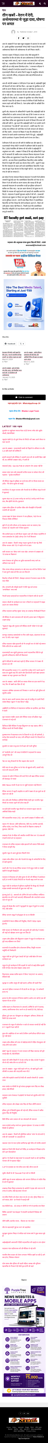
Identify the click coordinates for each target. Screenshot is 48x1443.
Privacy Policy (31, 1431)
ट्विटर (32, 1427)
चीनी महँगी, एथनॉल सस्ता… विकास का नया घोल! (18, 1221)
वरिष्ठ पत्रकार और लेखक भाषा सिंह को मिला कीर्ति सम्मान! (21, 1104)
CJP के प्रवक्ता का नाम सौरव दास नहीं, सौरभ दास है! (20, 1167)
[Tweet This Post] (23, 38)
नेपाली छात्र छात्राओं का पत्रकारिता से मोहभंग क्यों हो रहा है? (22, 596)
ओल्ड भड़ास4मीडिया (36, 1429)
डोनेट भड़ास (38, 1427)
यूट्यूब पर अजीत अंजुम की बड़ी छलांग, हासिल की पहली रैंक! (22, 983)
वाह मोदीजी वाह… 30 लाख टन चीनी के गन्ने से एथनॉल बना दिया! (23, 1206)
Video (14, 1427)
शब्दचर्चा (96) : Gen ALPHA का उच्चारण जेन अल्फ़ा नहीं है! (22, 466)
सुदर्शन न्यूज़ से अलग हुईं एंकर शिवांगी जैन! (16, 853)
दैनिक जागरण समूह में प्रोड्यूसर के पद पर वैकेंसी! (18, 915)
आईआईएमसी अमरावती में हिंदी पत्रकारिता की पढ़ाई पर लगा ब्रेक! (23, 1242)
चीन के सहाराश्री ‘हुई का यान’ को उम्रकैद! (16, 1227)
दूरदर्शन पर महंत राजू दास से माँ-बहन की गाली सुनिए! (19, 746)
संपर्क (21, 1429)
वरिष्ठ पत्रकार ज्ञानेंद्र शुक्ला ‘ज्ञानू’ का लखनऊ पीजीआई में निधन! (23, 611)
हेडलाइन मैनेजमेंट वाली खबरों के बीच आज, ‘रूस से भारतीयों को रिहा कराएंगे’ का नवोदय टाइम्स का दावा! (11, 355)
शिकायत (10, 1429)
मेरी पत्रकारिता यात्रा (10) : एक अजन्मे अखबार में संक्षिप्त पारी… (23, 818)
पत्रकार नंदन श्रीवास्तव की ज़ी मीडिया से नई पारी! (19, 1248)
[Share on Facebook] (19, 38)
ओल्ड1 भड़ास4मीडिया (19, 1431)
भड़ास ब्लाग (21, 1427)
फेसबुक (27, 1427)
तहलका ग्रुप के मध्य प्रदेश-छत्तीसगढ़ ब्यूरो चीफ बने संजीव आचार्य (24, 1143)
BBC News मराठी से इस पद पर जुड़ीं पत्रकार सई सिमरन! (22, 785)
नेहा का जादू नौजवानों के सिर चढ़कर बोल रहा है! (18, 761)
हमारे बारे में (26, 1429)
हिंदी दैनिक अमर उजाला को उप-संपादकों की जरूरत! (19, 1119)
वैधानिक (16, 1429)
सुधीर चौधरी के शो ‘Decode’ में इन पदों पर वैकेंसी (18, 1173)
